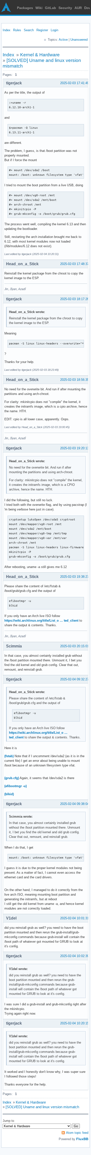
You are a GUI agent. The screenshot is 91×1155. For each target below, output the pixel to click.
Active (63, 39)
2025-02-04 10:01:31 (74, 918)
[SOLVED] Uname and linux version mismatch (42, 1107)
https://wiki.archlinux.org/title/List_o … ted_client (41, 620)
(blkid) (9, 794)
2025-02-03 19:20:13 (74, 448)
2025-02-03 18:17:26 (74, 299)
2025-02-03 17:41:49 (74, 83)
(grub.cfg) (11, 778)
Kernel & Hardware (40, 54)
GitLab (50, 8)
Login (54, 30)
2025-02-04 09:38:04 (74, 804)
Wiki (38, 8)
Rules (17, 30)
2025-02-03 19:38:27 (74, 576)
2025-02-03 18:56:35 (74, 380)
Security (65, 8)
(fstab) (9, 756)
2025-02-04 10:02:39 (74, 956)
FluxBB (82, 1139)
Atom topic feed (77, 1133)
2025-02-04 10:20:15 (74, 1023)
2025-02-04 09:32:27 (74, 679)
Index (6, 30)
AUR (78, 8)
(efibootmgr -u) (15, 786)
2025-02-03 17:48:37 (74, 264)
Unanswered (79, 39)
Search (29, 30)
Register (42, 30)
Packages (25, 8)
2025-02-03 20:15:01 (74, 646)
